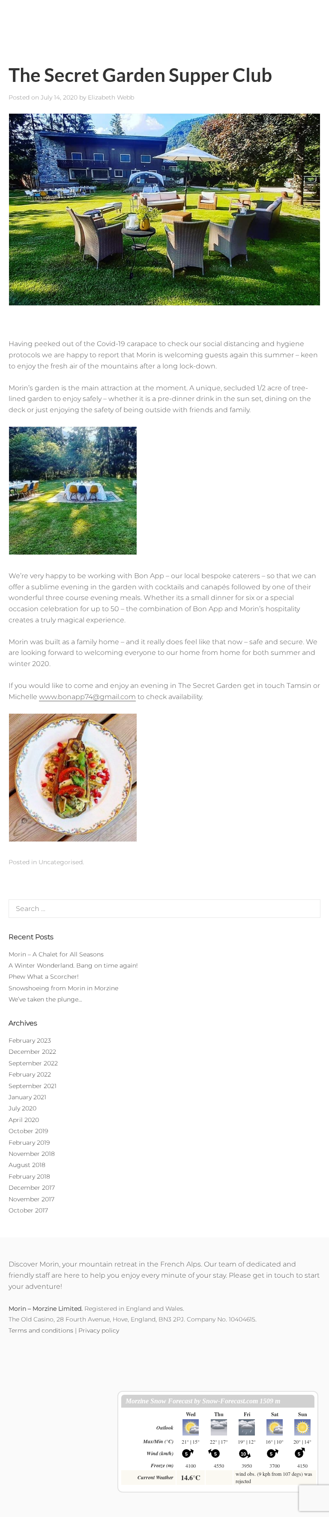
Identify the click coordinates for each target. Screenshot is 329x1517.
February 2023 (30, 1040)
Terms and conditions (41, 1330)
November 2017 (31, 1199)
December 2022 (32, 1052)
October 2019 (28, 1131)
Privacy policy (98, 1330)
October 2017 (28, 1210)
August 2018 (27, 1165)
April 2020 (24, 1120)
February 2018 (29, 1176)
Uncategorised (61, 862)
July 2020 (22, 1108)
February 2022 (30, 1074)
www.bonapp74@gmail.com (87, 697)
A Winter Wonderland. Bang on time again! (73, 965)
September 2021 (33, 1086)
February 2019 (29, 1142)
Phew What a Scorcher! (44, 976)
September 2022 (33, 1063)
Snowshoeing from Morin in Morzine (63, 988)
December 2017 (32, 1187)
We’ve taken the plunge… (45, 999)
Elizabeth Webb (111, 97)
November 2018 (32, 1154)
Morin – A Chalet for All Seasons (56, 954)
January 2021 (27, 1097)
